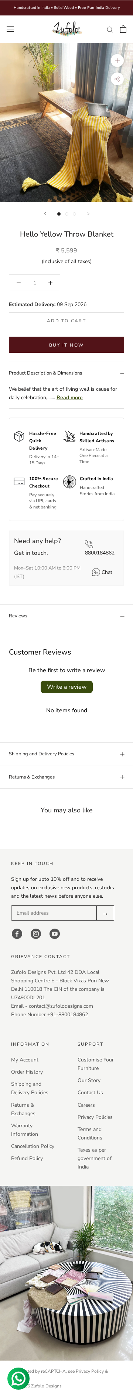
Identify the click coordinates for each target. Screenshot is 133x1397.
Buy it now (66, 345)
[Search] (110, 29)
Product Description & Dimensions (45, 373)
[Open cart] (123, 29)
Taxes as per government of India (95, 1158)
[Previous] (45, 213)
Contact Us (90, 1092)
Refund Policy (27, 1158)
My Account (24, 1059)
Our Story (89, 1080)
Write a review (66, 687)
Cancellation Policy (32, 1146)
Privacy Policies (95, 1117)
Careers (86, 1105)
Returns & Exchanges (32, 777)
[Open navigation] (10, 29)
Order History (27, 1071)
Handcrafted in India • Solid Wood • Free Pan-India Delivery (67, 7)
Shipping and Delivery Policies (41, 754)
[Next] (88, 213)
